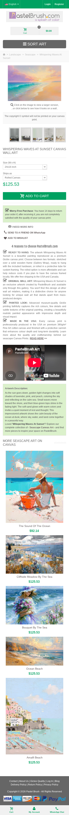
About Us (24, 781)
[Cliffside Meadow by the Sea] (34, 554)
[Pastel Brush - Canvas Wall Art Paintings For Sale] (34, 16)
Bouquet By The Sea (34, 627)
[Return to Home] (4, 54)
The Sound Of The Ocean (34, 526)
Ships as (7, 173)
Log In (50, 781)
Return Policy (35, 784)
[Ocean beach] (34, 651)
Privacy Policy (51, 784)
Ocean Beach (34, 668)
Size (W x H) (9, 162)
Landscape (15, 54)
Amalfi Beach (35, 757)
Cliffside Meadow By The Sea (34, 576)
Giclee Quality (37, 781)
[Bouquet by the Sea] (34, 605)
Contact (13, 781)
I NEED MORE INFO (22, 227)
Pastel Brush (32, 791)
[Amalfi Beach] (34, 716)
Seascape (30, 54)
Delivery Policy (18, 784)
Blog (57, 781)
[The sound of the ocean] (34, 487)
